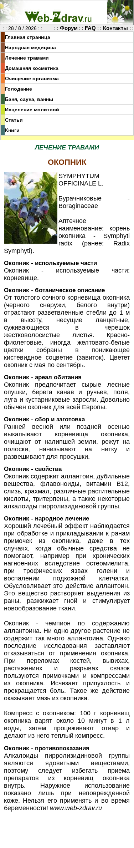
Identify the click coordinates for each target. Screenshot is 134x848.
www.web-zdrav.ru (76, 808)
